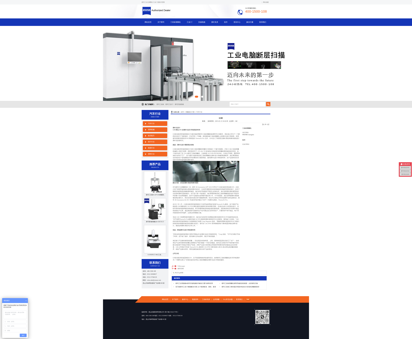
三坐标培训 (206, 299)
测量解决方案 (190, 112)
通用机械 (151, 129)
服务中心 (185, 299)
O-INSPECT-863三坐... (155, 254)
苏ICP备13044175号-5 (171, 312)
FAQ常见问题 (228, 299)
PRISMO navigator (248, 134)
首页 (182, 112)
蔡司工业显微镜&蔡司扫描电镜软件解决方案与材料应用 (194, 283)
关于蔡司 (161, 22)
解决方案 (249, 22)
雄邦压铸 (181, 268)
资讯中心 (237, 22)
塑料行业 (151, 154)
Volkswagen (181, 266)
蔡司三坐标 (160, 104)
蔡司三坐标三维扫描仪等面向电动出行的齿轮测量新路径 (240, 287)
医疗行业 (151, 142)
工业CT (189, 22)
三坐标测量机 (175, 22)
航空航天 (151, 136)
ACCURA (245, 132)
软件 (226, 22)
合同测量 (216, 299)
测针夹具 (214, 22)
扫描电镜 (201, 22)
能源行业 (151, 148)
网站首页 (148, 22)
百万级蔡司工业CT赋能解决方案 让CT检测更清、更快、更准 (196, 287)
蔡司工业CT (169, 104)
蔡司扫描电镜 (179, 104)
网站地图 (266, 2)
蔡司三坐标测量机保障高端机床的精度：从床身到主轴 (240, 283)
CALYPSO (245, 144)
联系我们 (262, 22)
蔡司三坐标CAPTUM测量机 (155, 195)
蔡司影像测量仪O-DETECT (155, 222)
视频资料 (195, 299)
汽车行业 (151, 123)
